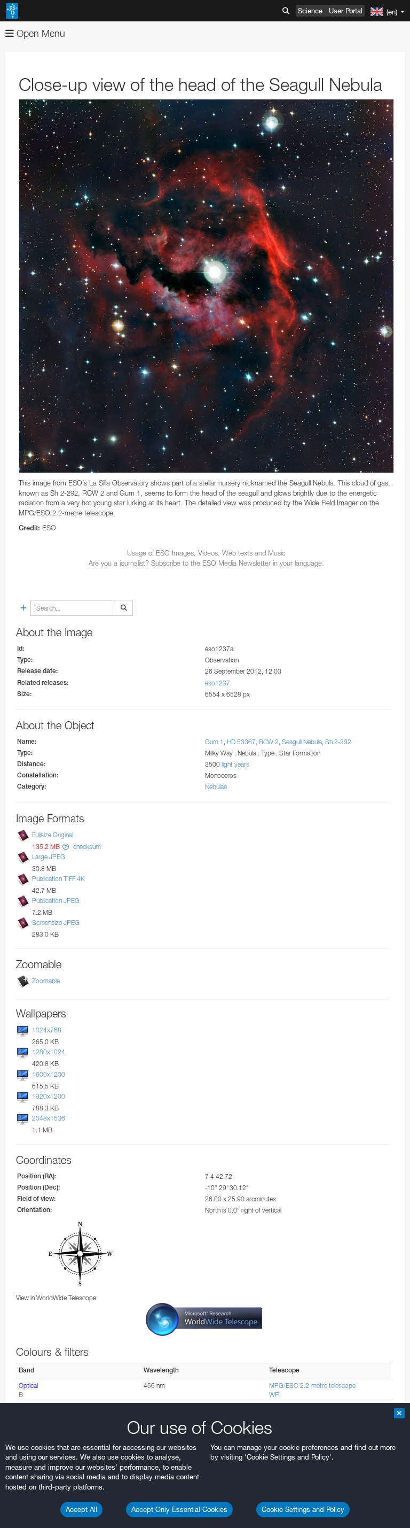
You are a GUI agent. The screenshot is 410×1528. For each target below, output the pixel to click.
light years (235, 764)
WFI (274, 1395)
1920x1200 (48, 1096)
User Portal (345, 10)
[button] (65, 847)
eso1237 (217, 683)
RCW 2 (269, 742)
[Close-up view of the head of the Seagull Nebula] (206, 286)
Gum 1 (214, 742)
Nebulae (216, 787)
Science (310, 10)
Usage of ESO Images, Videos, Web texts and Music (206, 553)
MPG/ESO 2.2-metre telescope (312, 1386)
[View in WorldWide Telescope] (204, 1319)
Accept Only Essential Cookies (179, 1509)
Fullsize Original (52, 835)
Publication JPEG (56, 901)
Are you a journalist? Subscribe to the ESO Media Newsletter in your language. (206, 563)
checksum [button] (86, 847)
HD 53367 (241, 742)
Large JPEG (48, 857)
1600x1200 (48, 1074)
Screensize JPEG (56, 923)
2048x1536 (48, 1118)
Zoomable (46, 981)
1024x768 (46, 1030)
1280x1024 (48, 1052)
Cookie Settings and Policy (303, 1509)
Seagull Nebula (302, 742)
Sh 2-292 (338, 742)
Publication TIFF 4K (58, 879)
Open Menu (39, 33)
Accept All (81, 1509)
